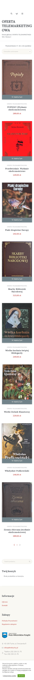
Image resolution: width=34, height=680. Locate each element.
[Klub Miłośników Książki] (17, 7)
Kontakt (5, 605)
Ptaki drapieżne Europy (17, 230)
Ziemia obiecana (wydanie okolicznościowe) (17, 531)
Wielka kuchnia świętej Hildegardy (17, 351)
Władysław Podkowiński (17, 471)
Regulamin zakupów (9, 624)
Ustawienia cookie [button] (9, 676)
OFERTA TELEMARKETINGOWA (17, 104)
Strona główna (6, 35)
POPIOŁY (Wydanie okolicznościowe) (17, 108)
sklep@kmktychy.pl (11, 648)
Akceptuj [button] (21, 676)
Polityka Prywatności (9, 621)
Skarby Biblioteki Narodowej (17, 290)
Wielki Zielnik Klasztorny (17, 412)
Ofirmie (5, 602)
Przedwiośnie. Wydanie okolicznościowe (17, 169)
